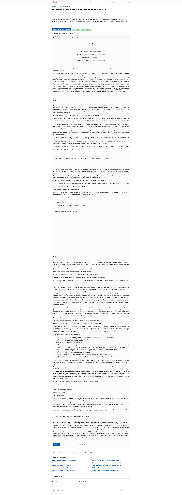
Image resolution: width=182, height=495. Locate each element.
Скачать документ (72, 37)
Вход (112, 2)
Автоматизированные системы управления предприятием (91, 480)
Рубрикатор (54, 6)
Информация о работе (74, 452)
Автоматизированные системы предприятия (60, 480)
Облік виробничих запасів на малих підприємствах (106, 465)
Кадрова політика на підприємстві (61, 465)
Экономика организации (64, 6)
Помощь (117, 2)
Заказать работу (125, 2)
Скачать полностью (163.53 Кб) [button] (61, 29)
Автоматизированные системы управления (118, 479)
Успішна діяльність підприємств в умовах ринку (105, 460)
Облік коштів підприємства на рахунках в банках (106, 468)
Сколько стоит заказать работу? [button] (82, 29)
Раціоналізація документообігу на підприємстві (105, 470)
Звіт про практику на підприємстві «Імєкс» (64, 470)
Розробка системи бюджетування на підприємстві (106, 463)
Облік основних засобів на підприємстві (63, 468)
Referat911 (61, 490)
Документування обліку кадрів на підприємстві (65, 460)
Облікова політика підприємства (61, 463)
